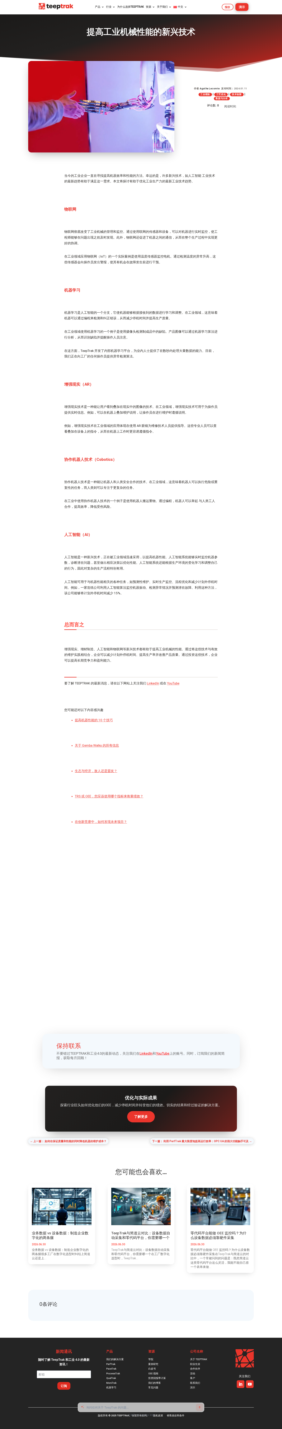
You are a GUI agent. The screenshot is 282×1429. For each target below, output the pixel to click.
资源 (148, 6)
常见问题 (153, 1387)
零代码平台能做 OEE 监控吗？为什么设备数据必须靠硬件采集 (218, 1235)
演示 (242, 7)
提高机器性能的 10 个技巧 (94, 720)
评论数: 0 (213, 105)
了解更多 (141, 1117)
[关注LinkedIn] (240, 1384)
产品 (97, 6)
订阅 (64, 1386)
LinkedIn (153, 683)
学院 (150, 1359)
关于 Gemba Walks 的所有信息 (97, 745)
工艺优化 (221, 94)
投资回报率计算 (157, 1378)
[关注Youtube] (250, 1384)
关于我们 (162, 6)
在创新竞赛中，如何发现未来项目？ (101, 822)
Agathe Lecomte (210, 88)
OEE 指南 (153, 1373)
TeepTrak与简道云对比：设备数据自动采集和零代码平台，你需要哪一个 (140, 1235)
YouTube (173, 683)
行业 (108, 6)
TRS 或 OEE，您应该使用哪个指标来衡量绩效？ (109, 796)
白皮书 (152, 1368)
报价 (227, 7)
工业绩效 (205, 94)
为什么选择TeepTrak (130, 6)
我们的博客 (154, 1382)
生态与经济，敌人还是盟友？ (96, 771)
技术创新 (237, 94)
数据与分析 (222, 98)
